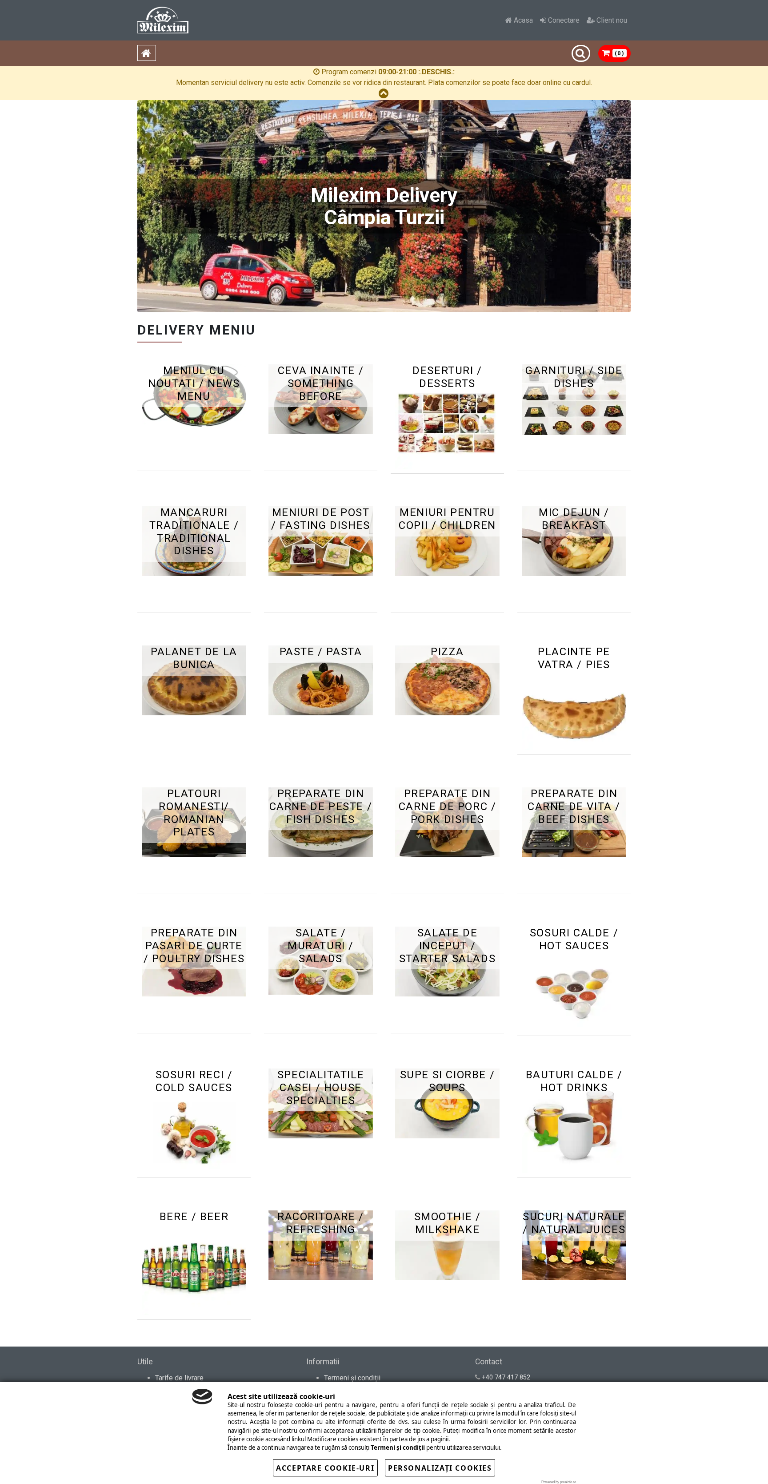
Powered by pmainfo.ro (558, 1482)
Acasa (522, 20)
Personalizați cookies (440, 1468)
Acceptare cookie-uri (325, 1468)
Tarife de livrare (179, 1378)
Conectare (563, 20)
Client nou (611, 20)
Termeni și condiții (352, 1378)
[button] (614, 53)
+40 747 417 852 (506, 1377)
